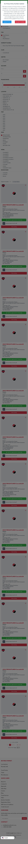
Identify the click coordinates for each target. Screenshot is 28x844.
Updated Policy (6, 22)
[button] (7, 838)
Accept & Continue (20, 22)
